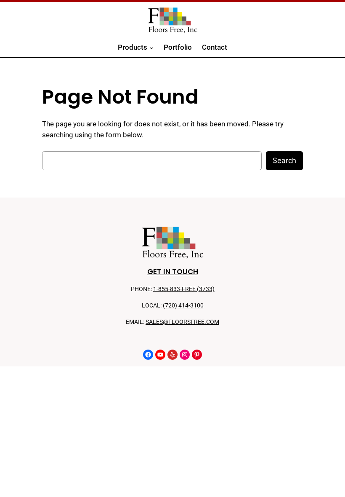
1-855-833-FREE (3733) (184, 289)
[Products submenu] (151, 47)
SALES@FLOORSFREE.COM (182, 322)
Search (284, 160)
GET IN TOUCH (172, 272)
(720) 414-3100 (183, 305)
